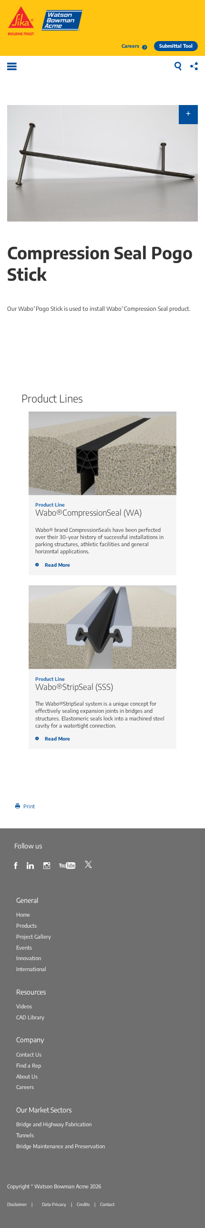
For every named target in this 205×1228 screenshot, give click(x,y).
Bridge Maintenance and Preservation (60, 1146)
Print (29, 806)
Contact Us (28, 1054)
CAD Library (30, 1017)
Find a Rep (28, 1065)
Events (24, 947)
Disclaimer (17, 1204)
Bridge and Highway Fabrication (54, 1124)
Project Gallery (33, 936)
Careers (130, 46)
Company (30, 1039)
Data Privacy (54, 1204)
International (31, 969)
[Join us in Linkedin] (31, 864)
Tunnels (25, 1135)
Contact (107, 1204)
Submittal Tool (176, 46)
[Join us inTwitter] (89, 864)
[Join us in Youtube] (68, 864)
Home (23, 914)
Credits (83, 1204)
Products (26, 925)
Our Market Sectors (44, 1109)
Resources (31, 991)
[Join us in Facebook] (17, 864)
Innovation (28, 958)
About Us (27, 1076)
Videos (24, 1006)
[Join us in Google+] (47, 864)
